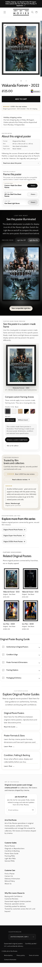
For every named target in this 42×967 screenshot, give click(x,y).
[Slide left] (15, 80)
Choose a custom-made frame (17, 440)
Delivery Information (12, 879)
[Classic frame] (32, 411)
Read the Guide (9, 727)
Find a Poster (9, 874)
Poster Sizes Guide (11, 853)
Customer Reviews (11, 899)
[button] (4, 12)
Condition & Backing (12, 851)
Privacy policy (21, 955)
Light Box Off (21, 240)
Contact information (10, 959)
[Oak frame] (20, 411)
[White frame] (14, 411)
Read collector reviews (20, 479)
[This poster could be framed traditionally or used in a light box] (35, 91)
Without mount (23, 420)
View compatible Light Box (21, 308)
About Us (8, 884)
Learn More (8, 746)
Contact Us (9, 876)
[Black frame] (7, 411)
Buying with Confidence (13, 896)
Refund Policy (10, 881)
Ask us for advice (12, 446)
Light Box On (33, 240)
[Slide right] (26, 80)
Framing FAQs (10, 856)
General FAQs (10, 861)
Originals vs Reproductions (14, 848)
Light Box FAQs (10, 858)
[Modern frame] (26, 411)
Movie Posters (10, 846)
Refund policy (8, 955)
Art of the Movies (12, 951)
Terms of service (34, 955)
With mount (10, 420)
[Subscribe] (32, 809)
